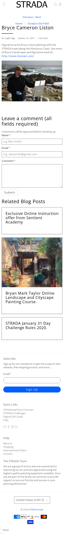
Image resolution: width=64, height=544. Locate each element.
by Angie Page (8, 38)
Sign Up (32, 389)
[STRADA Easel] (32, 4)
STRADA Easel (36, 509)
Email (6, 148)
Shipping (8, 447)
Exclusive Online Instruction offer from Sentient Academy (32, 218)
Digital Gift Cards (13, 416)
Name (6, 135)
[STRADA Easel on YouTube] (16, 427)
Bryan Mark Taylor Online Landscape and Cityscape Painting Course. (30, 297)
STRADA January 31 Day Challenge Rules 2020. (28, 325)
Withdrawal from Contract (18, 409)
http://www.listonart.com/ (18, 56)
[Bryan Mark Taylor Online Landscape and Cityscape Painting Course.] (32, 262)
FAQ (5, 420)
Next (38, 17)
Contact (8, 454)
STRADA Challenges (14, 413)
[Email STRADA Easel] (4, 427)
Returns (7, 443)
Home (19, 23)
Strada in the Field (38, 23)
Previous (28, 17)
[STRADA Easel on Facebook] (8, 427)
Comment (8, 161)
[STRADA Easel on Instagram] (12, 427)
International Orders (15, 450)
